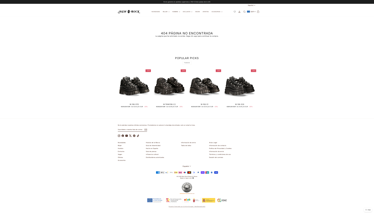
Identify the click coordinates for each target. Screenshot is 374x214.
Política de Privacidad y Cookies (220, 148)
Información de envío (188, 142)
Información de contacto (217, 145)
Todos (187, 62)
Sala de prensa (151, 151)
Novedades (156, 11)
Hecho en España (152, 148)
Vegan (197, 11)
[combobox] (251, 12)
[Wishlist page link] (235, 12)
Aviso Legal (213, 142)
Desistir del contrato (216, 157)
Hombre (175, 11)
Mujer (165, 11)
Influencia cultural (152, 154)
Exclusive (187, 11)
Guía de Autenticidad (153, 145)
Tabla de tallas (186, 145)
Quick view (134, 100)
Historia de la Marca (153, 142)
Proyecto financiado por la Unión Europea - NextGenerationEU (187, 206)
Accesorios (216, 11)
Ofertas (206, 11)
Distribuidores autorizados (155, 157)
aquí (196, 36)
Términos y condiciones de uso (220, 154)
